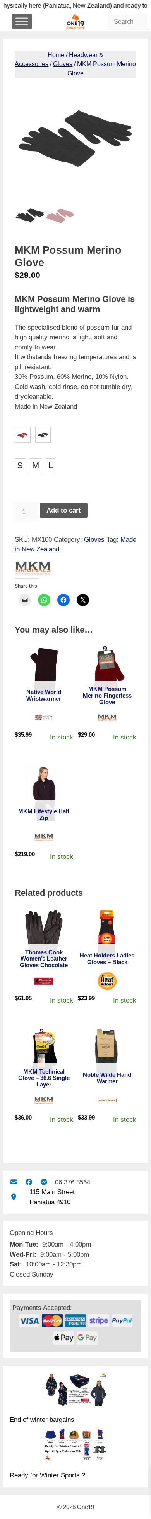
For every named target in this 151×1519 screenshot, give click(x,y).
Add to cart (63, 510)
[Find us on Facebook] (29, 1182)
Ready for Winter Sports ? (47, 1475)
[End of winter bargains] (75, 1390)
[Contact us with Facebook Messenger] (44, 1182)
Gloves (62, 64)
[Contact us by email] (14, 1182)
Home (56, 55)
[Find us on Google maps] (14, 1197)
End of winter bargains (42, 1419)
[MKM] (33, 570)
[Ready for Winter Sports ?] (75, 1446)
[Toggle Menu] (21, 21)
